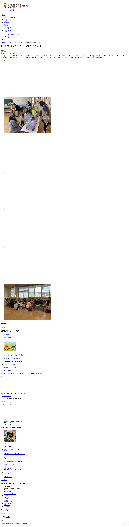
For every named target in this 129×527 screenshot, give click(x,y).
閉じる (3, 15)
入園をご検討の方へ (9, 30)
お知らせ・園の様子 (9, 25)
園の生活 (6, 19)
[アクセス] (4, 513)
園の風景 (6, 24)
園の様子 (9, 28)
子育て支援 (7, 505)
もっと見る (4, 480)
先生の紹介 (7, 22)
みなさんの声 (7, 21)
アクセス (12, 9)
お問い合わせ (13, 10)
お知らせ (9, 27)
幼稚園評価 (7, 32)
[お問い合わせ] (5, 520)
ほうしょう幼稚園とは (10, 17)
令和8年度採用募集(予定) (16, 7)
